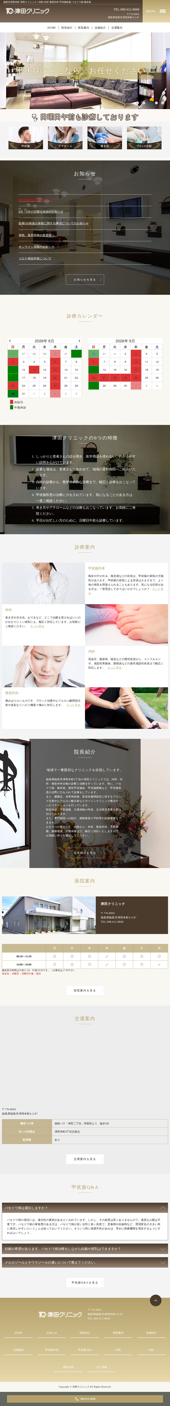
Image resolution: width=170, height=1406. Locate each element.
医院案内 (83, 27)
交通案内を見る (85, 1159)
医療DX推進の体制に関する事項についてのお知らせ (54, 223)
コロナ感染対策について (35, 258)
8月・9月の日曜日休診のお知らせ (41, 211)
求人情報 (101, 1367)
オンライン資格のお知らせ (36, 247)
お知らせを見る (85, 279)
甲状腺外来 (51, 1349)
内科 (151, 1349)
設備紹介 (100, 27)
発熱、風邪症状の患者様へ (36, 235)
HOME (51, 27)
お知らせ (51, 1332)
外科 (118, 1349)
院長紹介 (67, 27)
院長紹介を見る (85, 852)
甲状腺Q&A (85, 1349)
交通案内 (117, 27)
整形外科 (68, 1367)
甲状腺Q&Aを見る (85, 1282)
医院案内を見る (85, 990)
